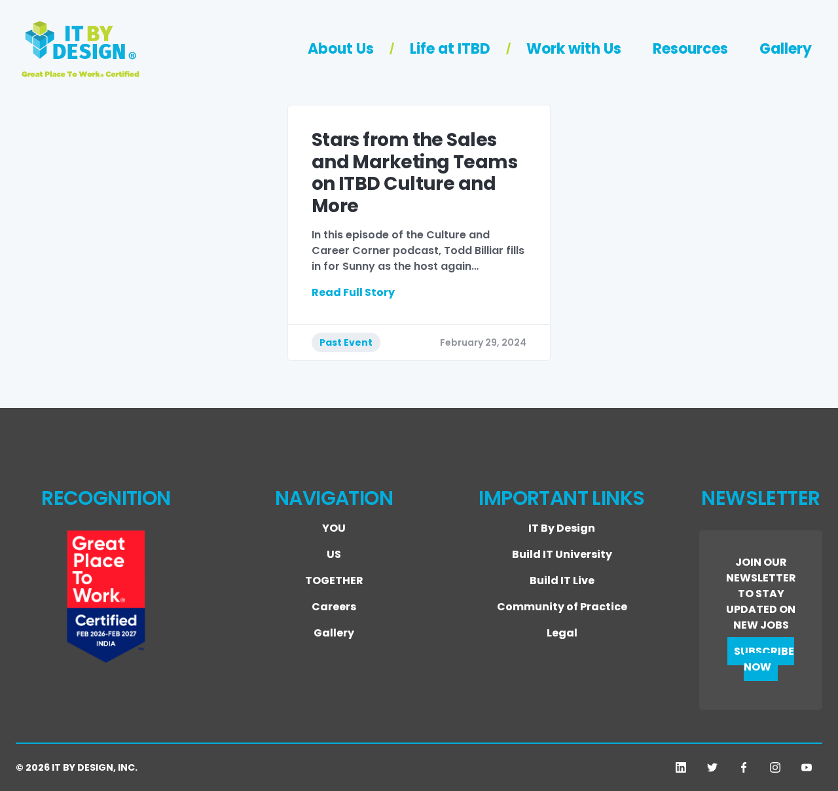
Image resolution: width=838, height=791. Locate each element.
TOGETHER (334, 580)
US (334, 554)
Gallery (785, 49)
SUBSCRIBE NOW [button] (764, 659)
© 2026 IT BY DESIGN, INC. (76, 767)
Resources (690, 49)
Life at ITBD (450, 49)
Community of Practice (562, 606)
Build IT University (562, 554)
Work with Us (573, 49)
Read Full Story (353, 292)
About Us (341, 49)
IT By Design (561, 528)
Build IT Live (562, 580)
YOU (334, 528)
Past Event (346, 342)
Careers (334, 606)
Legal (562, 632)
